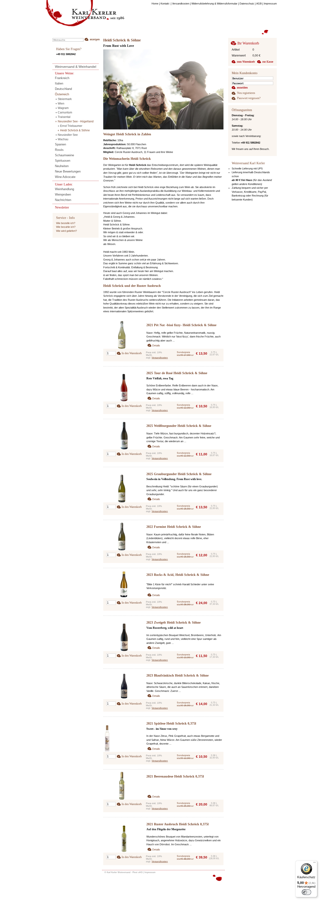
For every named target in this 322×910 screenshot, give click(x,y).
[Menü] (314, 863)
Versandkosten (160, 357)
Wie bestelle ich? (65, 223)
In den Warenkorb (132, 353)
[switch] (306, 892)
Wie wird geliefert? (66, 230)
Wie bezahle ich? (65, 226)
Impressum (150, 872)
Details (156, 345)
